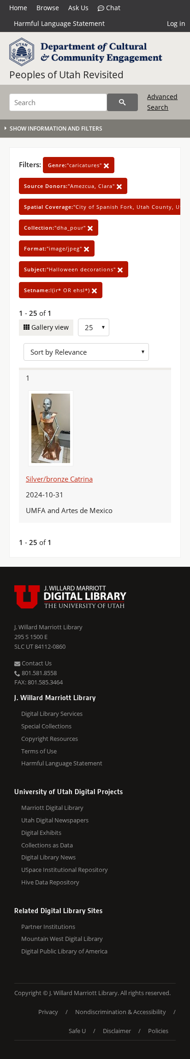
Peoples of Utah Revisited (66, 74)
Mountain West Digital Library (62, 938)
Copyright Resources (49, 738)
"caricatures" (76, 165)
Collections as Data (47, 845)
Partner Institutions (48, 926)
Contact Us (36, 663)
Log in (176, 23)
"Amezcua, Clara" (70, 185)
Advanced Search (162, 101)
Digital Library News (48, 857)
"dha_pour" (56, 227)
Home (18, 7)
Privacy (48, 1012)
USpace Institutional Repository (64, 869)
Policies (158, 1031)
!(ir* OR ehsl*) (58, 290)
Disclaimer (117, 1031)
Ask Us (78, 7)
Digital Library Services (52, 713)
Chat (112, 7)
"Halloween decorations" (71, 269)
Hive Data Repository (50, 882)
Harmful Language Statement (59, 23)
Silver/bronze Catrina (59, 478)
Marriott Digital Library (52, 807)
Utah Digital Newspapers (55, 820)
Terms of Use (39, 751)
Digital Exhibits (41, 832)
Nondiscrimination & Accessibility (120, 1012)
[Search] (122, 102)
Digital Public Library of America (64, 951)
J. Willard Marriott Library (48, 627)
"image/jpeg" (54, 248)
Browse (47, 7)
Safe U (77, 1031)
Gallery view (49, 327)
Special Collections (46, 726)
